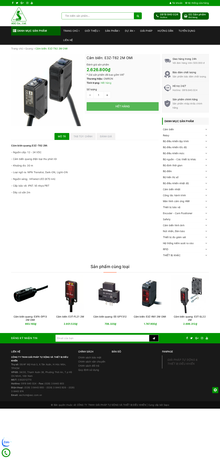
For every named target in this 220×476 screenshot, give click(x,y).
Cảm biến (168, 129)
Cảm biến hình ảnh (173, 225)
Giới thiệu (92, 30)
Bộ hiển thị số (171, 177)
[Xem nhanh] (88, 324)
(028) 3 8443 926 (56, 387)
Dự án (129, 30)
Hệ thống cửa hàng (198, 3)
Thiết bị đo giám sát (174, 237)
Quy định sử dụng (88, 369)
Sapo (166, 404)
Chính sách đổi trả (88, 365)
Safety (167, 219)
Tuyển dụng (187, 30)
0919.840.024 (189, 90)
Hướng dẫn (165, 30)
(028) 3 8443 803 (54, 383)
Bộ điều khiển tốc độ (175, 147)
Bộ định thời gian (172, 165)
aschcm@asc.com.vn (30, 395)
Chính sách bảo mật (89, 357)
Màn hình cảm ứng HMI (176, 201)
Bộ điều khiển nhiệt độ (176, 183)
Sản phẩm (112, 30)
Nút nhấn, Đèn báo (174, 231)
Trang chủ (71, 30)
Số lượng (92, 89)
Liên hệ (68, 40)
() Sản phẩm (197, 16)
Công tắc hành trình (174, 195)
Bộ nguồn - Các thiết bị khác (179, 159)
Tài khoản (177, 3)
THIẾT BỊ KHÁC (171, 255)
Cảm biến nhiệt (171, 189)
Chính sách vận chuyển (91, 361)
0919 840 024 (169, 14)
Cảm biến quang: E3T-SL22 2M (190, 318)
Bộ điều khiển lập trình (176, 141)
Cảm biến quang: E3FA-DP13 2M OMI (30, 318)
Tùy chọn (76, 324)
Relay (166, 135)
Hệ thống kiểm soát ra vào (178, 243)
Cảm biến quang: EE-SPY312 (110, 316)
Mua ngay (37, 324)
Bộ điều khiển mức (173, 153)
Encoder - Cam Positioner (177, 213)
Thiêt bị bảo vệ (171, 207)
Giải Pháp (146, 30)
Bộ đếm (167, 171)
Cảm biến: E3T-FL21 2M (70, 316)
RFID (165, 249)
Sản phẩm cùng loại (110, 266)
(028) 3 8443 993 (34, 387)
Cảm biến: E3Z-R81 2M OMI (150, 316)
